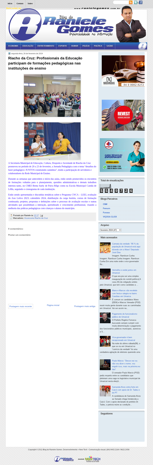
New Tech (83, 450)
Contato (20, 4)
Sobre (30, 4)
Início (10, 4)
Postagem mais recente (20, 306)
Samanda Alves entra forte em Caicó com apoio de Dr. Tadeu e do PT (126, 390)
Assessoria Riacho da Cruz (36, 218)
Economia (13, 46)
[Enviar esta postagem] (41, 215)
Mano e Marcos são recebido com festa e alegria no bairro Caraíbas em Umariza (124, 293)
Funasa (106, 212)
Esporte (62, 46)
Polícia (86, 46)
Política (98, 46)
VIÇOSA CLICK (110, 217)
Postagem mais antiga (84, 306)
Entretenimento (46, 46)
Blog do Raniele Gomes (52, 450)
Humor (74, 46)
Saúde (110, 46)
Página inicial (53, 305)
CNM (105, 204)
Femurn (106, 208)
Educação (28, 46)
